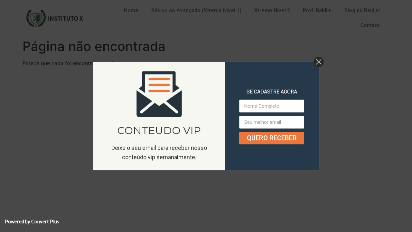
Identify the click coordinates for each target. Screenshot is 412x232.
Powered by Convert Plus (32, 221)
